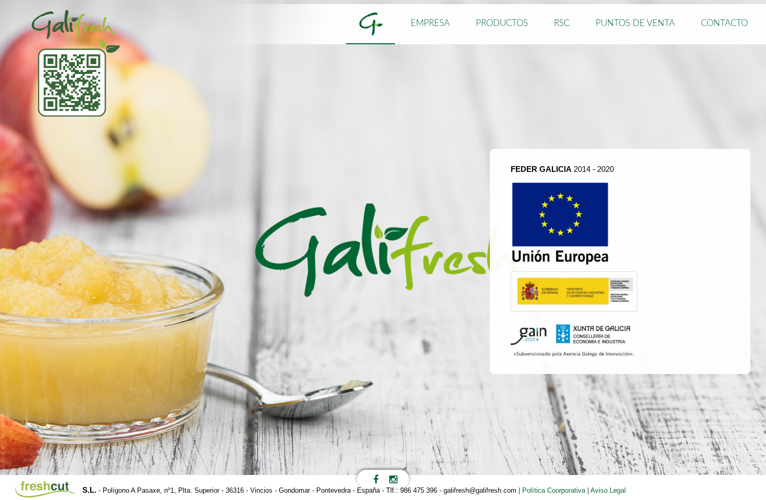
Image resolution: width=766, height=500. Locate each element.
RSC (562, 23)
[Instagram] (393, 478)
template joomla (4, 440)
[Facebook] (376, 478)
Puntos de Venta (635, 23)
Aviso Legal (608, 490)
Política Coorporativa (553, 490)
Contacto (724, 23)
